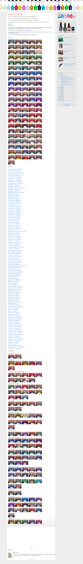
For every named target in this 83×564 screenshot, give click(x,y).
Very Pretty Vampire (12, 345)
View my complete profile (31, 559)
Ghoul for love (10, 230)
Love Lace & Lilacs (11, 256)
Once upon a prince (11, 287)
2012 (61, 97)
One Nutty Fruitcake (12, 289)
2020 (61, 74)
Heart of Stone (11, 240)
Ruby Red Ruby (11, 298)
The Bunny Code (11, 326)
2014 (61, 94)
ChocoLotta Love (11, 206)
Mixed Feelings (11, 273)
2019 (61, 87)
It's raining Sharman (12, 250)
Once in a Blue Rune (12, 286)
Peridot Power (10, 295)
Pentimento (10, 293)
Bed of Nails (10, 186)
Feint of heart (10, 222)
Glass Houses (10, 233)
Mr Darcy (10, 276)
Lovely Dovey (10, 262)
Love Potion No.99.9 (12, 261)
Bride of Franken (11, 200)
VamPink (10, 343)
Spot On (9, 309)
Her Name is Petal (11, 244)
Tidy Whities (10, 336)
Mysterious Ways (11, 279)
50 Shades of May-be (12, 169)
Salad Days (10, 300)
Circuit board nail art (67, 37)
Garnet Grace (10, 226)
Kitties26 (16, 552)
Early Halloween (11, 217)
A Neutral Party (11, 170)
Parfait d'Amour (11, 292)
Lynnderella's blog (11, 34)
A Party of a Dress (11, 172)
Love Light (10, 258)
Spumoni (9, 311)
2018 (61, 88)
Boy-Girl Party (10, 198)
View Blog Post (20, 169)
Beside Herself (11, 191)
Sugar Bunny (10, 314)
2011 (61, 99)
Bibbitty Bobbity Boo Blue (13, 192)
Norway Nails (30, 30)
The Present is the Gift (12, 334)
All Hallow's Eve (11, 175)
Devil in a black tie (11, 214)
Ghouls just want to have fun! (13, 231)
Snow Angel (10, 308)
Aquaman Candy (11, 178)
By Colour (10, 23)
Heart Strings (10, 242)
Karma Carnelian (11, 253)
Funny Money (10, 225)
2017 (61, 90)
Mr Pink (9, 278)
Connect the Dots (11, 209)
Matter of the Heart (11, 267)
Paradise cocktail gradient (65, 77)
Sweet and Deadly (11, 317)
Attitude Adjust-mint (12, 181)
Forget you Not (11, 223)
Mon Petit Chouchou (12, 272)
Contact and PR (67, 105)
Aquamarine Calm (11, 180)
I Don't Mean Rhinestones (13, 247)
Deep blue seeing (11, 212)
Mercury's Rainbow (11, 270)
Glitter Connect (32, 32)
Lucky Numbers (11, 264)
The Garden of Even (12, 329)
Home (31, 547)
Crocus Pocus (10, 211)
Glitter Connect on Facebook (48, 32)
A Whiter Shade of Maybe (13, 173)
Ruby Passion (10, 297)
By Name (10, 24)
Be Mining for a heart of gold (13, 187)
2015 (61, 93)
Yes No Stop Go (11, 348)
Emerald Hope (10, 219)
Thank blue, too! (11, 323)
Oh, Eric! (10, 284)
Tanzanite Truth (11, 320)
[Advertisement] (31, 536)
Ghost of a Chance (11, 228)
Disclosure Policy (67, 104)
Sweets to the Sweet (12, 318)
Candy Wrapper (11, 201)
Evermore (10, 220)
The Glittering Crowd (12, 331)
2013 (61, 96)
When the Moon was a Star (13, 347)
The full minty (10, 328)
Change (9, 205)
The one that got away (12, 332)
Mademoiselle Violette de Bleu (14, 265)
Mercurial (10, 269)
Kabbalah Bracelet (11, 251)
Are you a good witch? (12, 183)
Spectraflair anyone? (67, 44)
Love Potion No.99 (11, 259)
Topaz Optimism (11, 337)
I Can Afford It (10, 245)
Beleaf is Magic (11, 189)
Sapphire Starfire (11, 301)
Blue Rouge (10, 197)
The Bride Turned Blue (12, 325)
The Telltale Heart (11, 340)
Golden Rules (10, 234)
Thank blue (10, 322)
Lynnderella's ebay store (28, 27)
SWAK (9, 303)
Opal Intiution (10, 290)
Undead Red (10, 342)
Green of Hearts (11, 237)
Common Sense (11, 208)
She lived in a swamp (12, 306)
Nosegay (9, 283)
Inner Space (10, 248)
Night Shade (10, 281)
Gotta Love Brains (11, 236)
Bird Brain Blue (11, 195)
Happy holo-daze (11, 239)
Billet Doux (10, 194)
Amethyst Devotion (11, 177)
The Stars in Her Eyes (12, 339)
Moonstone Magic (11, 275)
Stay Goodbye (11, 312)
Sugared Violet (11, 315)
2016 (61, 91)
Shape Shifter (10, 304)
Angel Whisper (11, 184)
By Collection (10, 25)
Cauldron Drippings (11, 203)
